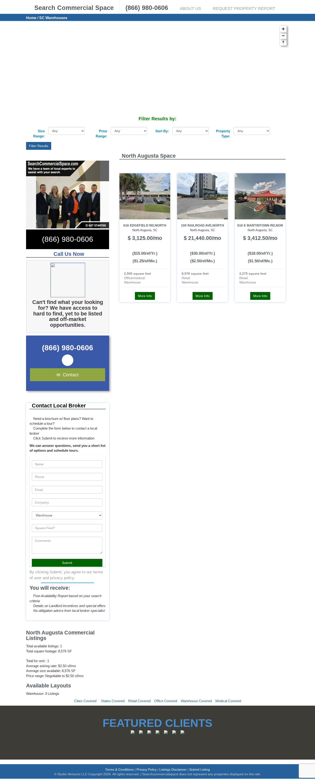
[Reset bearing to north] (283, 42)
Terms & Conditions (119, 769)
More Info (145, 296)
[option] (74, 280)
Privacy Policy (147, 769)
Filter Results (38, 146)
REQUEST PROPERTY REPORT (244, 8)
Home (31, 18)
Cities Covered (85, 701)
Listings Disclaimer (173, 769)
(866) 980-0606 (67, 239)
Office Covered (165, 701)
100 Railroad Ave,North (202, 225)
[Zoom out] (283, 35)
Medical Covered (228, 701)
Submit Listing (199, 769)
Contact (71, 374)
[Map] (157, 69)
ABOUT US (190, 8)
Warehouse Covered (196, 701)
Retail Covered (139, 701)
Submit (67, 563)
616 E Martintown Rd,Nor (260, 225)
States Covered (113, 701)
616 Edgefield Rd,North (144, 225)
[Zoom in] (283, 29)
